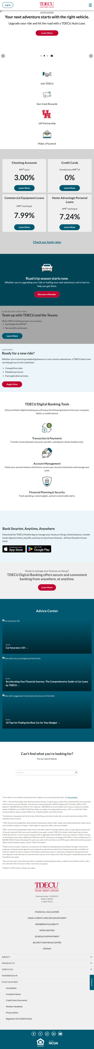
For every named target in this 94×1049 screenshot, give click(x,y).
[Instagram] (47, 1034)
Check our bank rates (47, 242)
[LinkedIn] (54, 1034)
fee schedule (72, 797)
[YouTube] (60, 1034)
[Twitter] (40, 1034)
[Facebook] (34, 1034)
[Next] (91, 56)
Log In (8, 5)
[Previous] (3, 56)
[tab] (41, 56)
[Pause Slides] (52, 56)
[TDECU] (47, 887)
